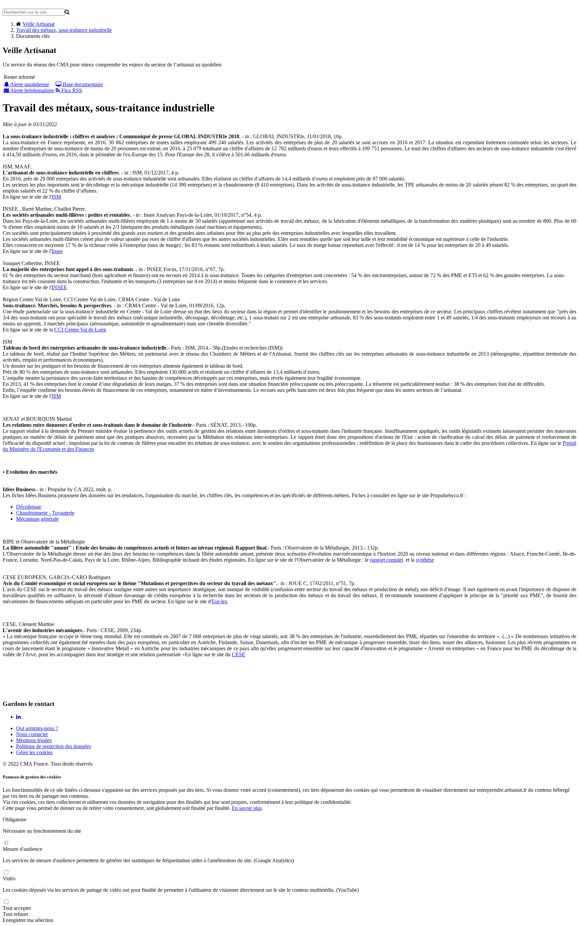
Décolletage (28, 507)
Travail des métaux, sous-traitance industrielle (64, 30)
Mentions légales (34, 740)
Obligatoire (14, 819)
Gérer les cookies (34, 752)
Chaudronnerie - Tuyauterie (45, 513)
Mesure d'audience (22, 849)
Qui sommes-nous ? (37, 728)
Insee (57, 251)
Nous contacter (32, 734)
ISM (56, 197)
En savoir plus (247, 808)
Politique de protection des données (53, 746)
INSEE (59, 287)
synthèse (425, 560)
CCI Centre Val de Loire (80, 329)
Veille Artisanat (38, 24)
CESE (238, 654)
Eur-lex (220, 601)
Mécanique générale (37, 519)
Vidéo (9, 878)
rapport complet (386, 560)
